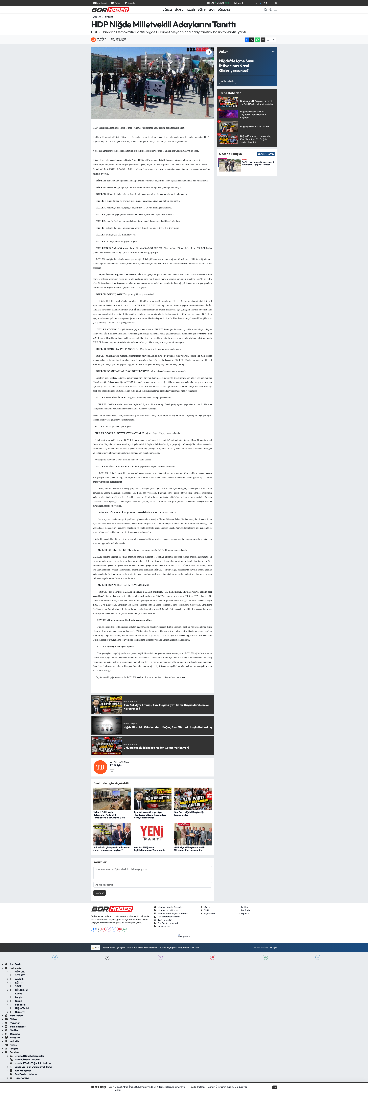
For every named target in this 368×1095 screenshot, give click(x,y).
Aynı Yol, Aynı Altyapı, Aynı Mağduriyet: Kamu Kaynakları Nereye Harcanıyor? (150, 815)
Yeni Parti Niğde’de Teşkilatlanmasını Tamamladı (149, 848)
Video (117, 3)
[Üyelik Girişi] (274, 3)
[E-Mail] (112, 771)
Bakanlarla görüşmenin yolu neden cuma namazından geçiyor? (111, 848)
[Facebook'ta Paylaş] (247, 39)
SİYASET (180, 9)
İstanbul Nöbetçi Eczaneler (170, 907)
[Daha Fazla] (263, 39)
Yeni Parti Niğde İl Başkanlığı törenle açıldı (189, 813)
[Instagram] (109, 929)
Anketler (15, 1041)
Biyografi (15, 1037)
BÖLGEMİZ (224, 9)
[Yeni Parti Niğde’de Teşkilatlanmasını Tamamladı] (152, 833)
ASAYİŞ (191, 9)
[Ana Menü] (275, 10)
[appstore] (184, 935)
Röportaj (15, 1033)
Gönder (99, 892)
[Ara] (265, 10)
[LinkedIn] (114, 929)
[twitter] (107, 957)
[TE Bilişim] (100, 766)
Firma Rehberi (18, 1026)
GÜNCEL (167, 9)
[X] (98, 929)
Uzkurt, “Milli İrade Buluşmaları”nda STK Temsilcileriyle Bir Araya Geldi (109, 815)
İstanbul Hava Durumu (168, 910)
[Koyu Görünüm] (270, 10)
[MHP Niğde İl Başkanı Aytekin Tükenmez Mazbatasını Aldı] (193, 833)
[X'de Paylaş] (251, 39)
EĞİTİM (202, 9)
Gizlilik (207, 910)
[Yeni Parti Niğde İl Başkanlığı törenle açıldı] (193, 798)
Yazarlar (132, 3)
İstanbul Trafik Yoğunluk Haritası (173, 913)
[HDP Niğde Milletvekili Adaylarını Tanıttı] (152, 83)
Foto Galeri (101, 3)
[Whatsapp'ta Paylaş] (257, 39)
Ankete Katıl (227, 80)
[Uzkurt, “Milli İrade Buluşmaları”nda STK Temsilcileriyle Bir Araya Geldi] (112, 798)
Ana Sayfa (15, 964)
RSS (97, 947)
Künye (207, 907)
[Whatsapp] (124, 929)
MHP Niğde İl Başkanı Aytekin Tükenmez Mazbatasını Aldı (189, 848)
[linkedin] (317, 957)
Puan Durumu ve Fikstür (169, 916)
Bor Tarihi (245, 910)
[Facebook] (93, 929)
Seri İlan (14, 1030)
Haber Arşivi (163, 926)
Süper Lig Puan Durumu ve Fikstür (33, 1066)
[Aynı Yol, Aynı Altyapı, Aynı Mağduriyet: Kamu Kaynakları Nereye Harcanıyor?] (152, 798)
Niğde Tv (245, 913)
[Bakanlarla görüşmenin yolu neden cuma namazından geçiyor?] (112, 833)
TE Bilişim (116, 765)
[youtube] (212, 957)
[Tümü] (273, 51)
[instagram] (160, 957)
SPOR (212, 9)
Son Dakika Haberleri (168, 923)
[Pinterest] (103, 929)
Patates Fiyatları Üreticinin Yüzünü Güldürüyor (222, 1086)
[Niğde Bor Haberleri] (110, 9)
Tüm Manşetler (165, 919)
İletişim (244, 907)
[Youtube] (119, 929)
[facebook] (54, 957)
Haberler (96, 17)
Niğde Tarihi (209, 913)
